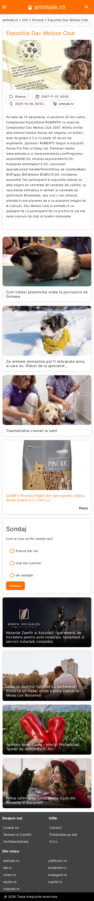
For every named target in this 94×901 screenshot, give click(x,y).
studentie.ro (57, 867)
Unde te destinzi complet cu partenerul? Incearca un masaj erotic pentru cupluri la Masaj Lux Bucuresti (42, 690)
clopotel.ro (11, 889)
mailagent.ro (57, 875)
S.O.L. (54, 841)
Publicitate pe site (63, 834)
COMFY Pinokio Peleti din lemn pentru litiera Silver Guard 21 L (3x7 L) (45, 497)
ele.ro (7, 867)
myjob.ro (10, 882)
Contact (56, 827)
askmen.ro (11, 860)
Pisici (83, 508)
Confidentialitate (16, 841)
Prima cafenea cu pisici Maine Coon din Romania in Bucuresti (41, 800)
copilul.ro (55, 882)
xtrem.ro (9, 875)
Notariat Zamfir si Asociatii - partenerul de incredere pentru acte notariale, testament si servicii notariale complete (45, 637)
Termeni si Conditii (17, 834)
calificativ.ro (57, 860)
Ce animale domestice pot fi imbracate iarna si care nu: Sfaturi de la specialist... (45, 363)
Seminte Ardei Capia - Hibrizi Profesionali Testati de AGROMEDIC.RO (43, 746)
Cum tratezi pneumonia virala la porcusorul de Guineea (47, 294)
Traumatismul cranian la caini (31, 430)
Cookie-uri (11, 827)
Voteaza (15, 585)
